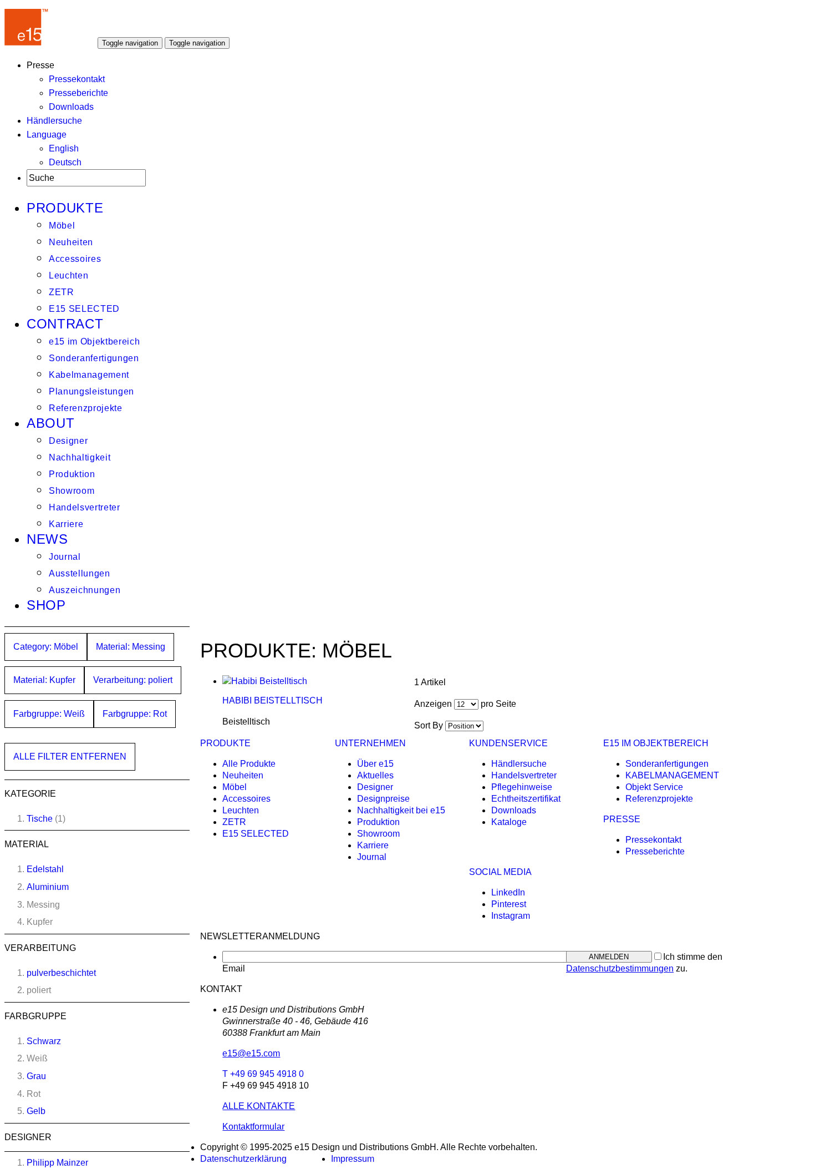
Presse (621, 819)
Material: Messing (130, 646)
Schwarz (44, 1041)
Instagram (510, 915)
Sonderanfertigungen (94, 358)
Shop (46, 605)
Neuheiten (71, 242)
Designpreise (383, 798)
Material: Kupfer (44, 680)
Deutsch (65, 162)
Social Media (500, 872)
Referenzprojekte (86, 408)
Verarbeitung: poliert (132, 680)
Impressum (352, 1158)
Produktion (72, 474)
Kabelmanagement (89, 374)
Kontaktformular (253, 1126)
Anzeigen (433, 704)
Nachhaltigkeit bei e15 (401, 810)
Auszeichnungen (84, 590)
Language (47, 134)
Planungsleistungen (91, 391)
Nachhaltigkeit (79, 457)
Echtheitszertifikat (526, 798)
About (50, 423)
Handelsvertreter (84, 507)
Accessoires (75, 259)
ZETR (61, 292)
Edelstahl (45, 869)
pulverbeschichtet (61, 973)
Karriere (66, 524)
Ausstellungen (79, 573)
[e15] (26, 42)
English (64, 148)
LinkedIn (508, 892)
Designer (68, 441)
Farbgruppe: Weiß (49, 713)
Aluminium (48, 887)
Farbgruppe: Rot (135, 713)
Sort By (428, 725)
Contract (65, 323)
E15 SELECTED (84, 308)
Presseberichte (78, 93)
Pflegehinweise (521, 787)
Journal (65, 556)
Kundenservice (508, 743)
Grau (36, 1076)
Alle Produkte (249, 763)
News (47, 539)
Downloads (71, 107)
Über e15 (375, 763)
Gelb (36, 1111)
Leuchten (68, 275)
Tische (40, 818)
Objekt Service (654, 787)
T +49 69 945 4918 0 (263, 1074)
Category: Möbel (45, 646)
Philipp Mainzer (57, 1162)
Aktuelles (375, 775)
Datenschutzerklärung (243, 1158)
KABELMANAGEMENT (672, 775)
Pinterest (508, 904)
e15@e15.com (251, 1053)
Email (233, 968)
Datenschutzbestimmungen (620, 968)
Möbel (62, 225)
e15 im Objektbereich (94, 341)
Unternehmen (370, 743)
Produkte (65, 207)
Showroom (71, 490)
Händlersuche (54, 120)
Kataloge (509, 822)
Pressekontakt (77, 79)
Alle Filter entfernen (69, 756)
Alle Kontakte (258, 1106)
